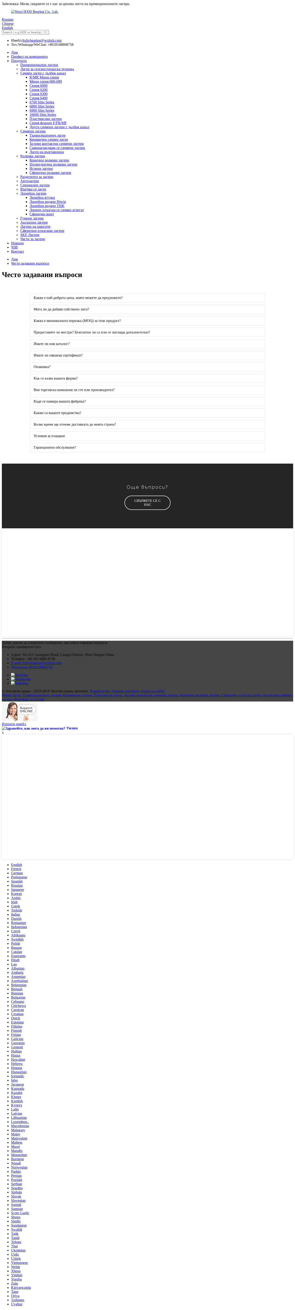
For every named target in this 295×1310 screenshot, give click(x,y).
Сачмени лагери (33, 131)
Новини (17, 243)
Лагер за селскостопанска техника (47, 69)
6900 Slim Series (42, 110)
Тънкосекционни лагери (42, 695)
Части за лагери (32, 239)
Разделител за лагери (36, 177)
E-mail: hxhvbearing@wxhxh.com (36, 663)
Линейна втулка (42, 197)
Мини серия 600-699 (46, 81)
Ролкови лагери (32, 156)
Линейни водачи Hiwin (48, 202)
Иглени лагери (41, 168)
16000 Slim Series (43, 115)
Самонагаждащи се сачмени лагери (57, 148)
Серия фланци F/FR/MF (48, 123)
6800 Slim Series (42, 106)
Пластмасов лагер (108, 695)
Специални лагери (35, 185)
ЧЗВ (14, 247)
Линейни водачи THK (47, 206)
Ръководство (100, 691)
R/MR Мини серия (44, 77)
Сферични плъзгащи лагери (42, 231)
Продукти (19, 61)
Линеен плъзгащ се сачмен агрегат (57, 210)
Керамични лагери (77, 695)
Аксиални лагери (34, 222)
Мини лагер (11, 695)
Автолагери (29, 181)
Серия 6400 (38, 98)
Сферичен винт (42, 214)
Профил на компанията (29, 56)
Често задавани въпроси (30, 263)
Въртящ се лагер (33, 189)
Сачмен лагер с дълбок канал (43, 73)
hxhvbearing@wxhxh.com (42, 40)
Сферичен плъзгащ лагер (241, 695)
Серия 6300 (38, 94)
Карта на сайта (153, 691)
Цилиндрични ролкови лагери (53, 164)
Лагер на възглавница (47, 152)
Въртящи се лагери (29, 699)
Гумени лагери (32, 218)
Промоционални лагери (39, 65)
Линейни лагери (33, 193)
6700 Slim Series (42, 102)
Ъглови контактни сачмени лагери (57, 144)
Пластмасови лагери (46, 119)
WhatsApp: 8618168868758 (32, 667)
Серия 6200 (38, 90)
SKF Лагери (29, 235)
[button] (147, 503)
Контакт (17, 251)
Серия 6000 (38, 86)
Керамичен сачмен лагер (49, 139)
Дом (14, 52)
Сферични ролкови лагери (50, 173)
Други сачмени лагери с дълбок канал (59, 127)
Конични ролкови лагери (49, 160)
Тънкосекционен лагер (47, 135)
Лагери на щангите (35, 226)
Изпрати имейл (14, 724)
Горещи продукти (125, 691)
